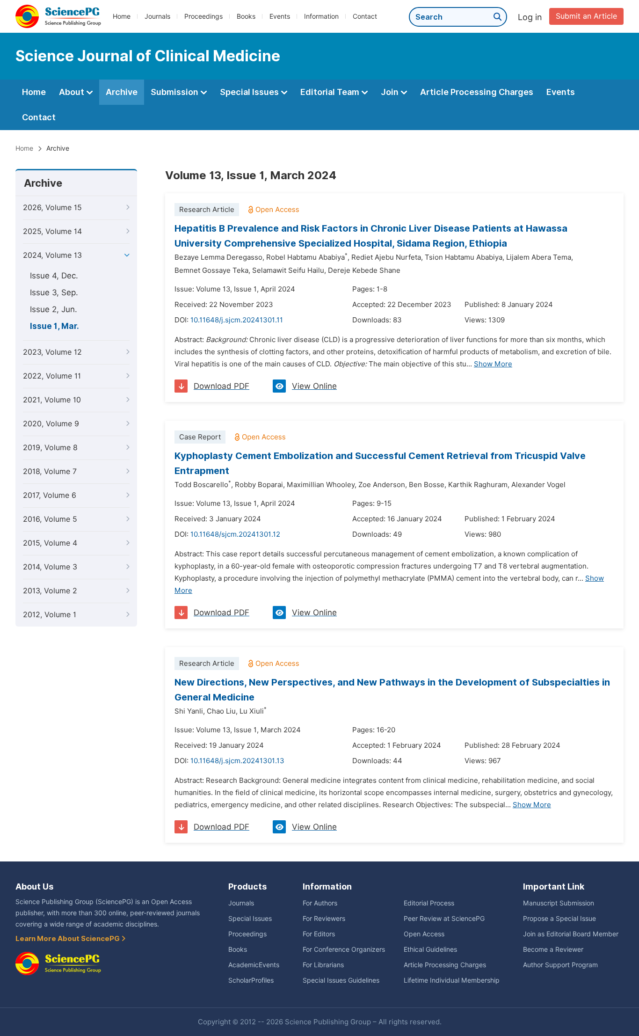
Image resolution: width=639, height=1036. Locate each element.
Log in (530, 17)
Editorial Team (330, 92)
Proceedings (203, 16)
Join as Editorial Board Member (570, 934)
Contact (365, 16)
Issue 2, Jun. (53, 309)
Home (122, 16)
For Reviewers (324, 918)
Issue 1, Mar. (54, 326)
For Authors (320, 903)
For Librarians (323, 965)
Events (279, 16)
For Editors (319, 934)
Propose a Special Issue (559, 918)
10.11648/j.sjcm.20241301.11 (236, 320)
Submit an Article (586, 16)
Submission (175, 92)
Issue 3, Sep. (54, 292)
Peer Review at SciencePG (444, 918)
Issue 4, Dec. (54, 275)
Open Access (424, 934)
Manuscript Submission (558, 903)
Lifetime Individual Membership (452, 980)
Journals (157, 16)
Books (246, 16)
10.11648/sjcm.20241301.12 (235, 534)
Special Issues (250, 92)
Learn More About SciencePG (68, 938)
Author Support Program (560, 965)
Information (321, 16)
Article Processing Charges (476, 92)
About (72, 92)
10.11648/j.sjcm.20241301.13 (237, 761)
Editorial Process (429, 903)
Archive (122, 92)
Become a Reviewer (553, 949)
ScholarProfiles (251, 980)
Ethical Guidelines (430, 949)
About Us (34, 886)
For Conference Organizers (344, 949)
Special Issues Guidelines (341, 980)
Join (390, 92)
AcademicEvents (253, 965)
